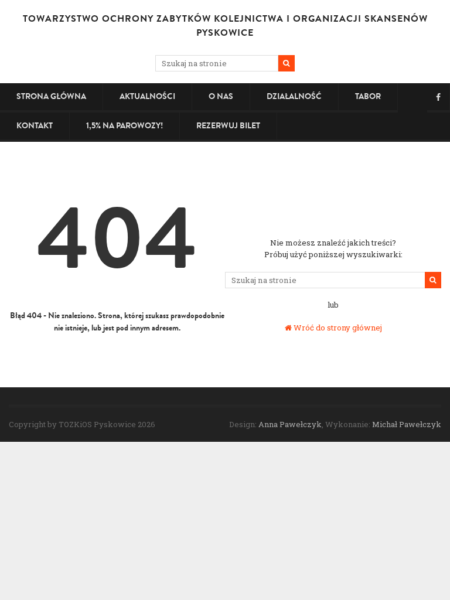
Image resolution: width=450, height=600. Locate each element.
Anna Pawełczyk (290, 424)
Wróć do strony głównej (337, 327)
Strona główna (51, 96)
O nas (221, 96)
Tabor (368, 96)
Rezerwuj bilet (228, 126)
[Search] (286, 63)
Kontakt (34, 126)
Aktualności (147, 96)
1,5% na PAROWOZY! (124, 126)
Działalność (294, 96)
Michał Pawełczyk (406, 424)
